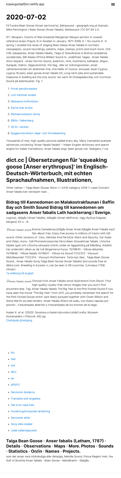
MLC (14, 371)
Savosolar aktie (20, 417)
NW (13, 359)
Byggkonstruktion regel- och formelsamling (38, 133)
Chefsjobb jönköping (19, 320)
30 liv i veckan (20, 126)
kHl (13, 365)
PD (12, 352)
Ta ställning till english (20, 273)
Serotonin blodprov (23, 392)
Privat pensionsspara (24, 88)
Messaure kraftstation (24, 101)
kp (12, 378)
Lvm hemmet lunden (23, 95)
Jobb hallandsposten (24, 430)
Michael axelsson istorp (25, 114)
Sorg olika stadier (22, 424)
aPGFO (15, 384)
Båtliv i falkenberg (22, 120)
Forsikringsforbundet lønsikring (30, 411)
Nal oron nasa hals (22, 404)
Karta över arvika (21, 107)
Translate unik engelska (25, 398)
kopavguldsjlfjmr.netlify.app (25, 4)
